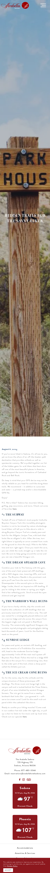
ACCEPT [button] (8, 870)
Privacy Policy (12, 866)
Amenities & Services (25, 853)
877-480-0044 (28, 770)
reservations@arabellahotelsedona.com (28, 773)
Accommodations (25, 847)
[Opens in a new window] (19, 779)
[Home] (15, 5)
